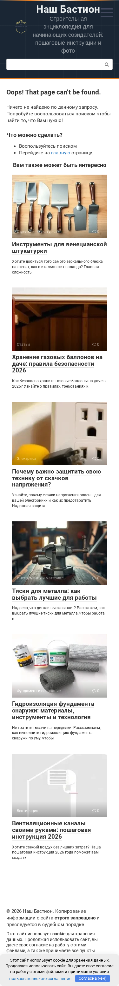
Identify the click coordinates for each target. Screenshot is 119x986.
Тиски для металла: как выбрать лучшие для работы (54, 594)
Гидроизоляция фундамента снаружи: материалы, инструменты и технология (53, 710)
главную (60, 153)
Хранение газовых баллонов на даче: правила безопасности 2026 (57, 363)
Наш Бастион (68, 9)
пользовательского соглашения (40, 978)
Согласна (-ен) (93, 978)
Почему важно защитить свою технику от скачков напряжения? (56, 478)
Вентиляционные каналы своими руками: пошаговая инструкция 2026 (51, 830)
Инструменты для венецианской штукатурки (59, 248)
